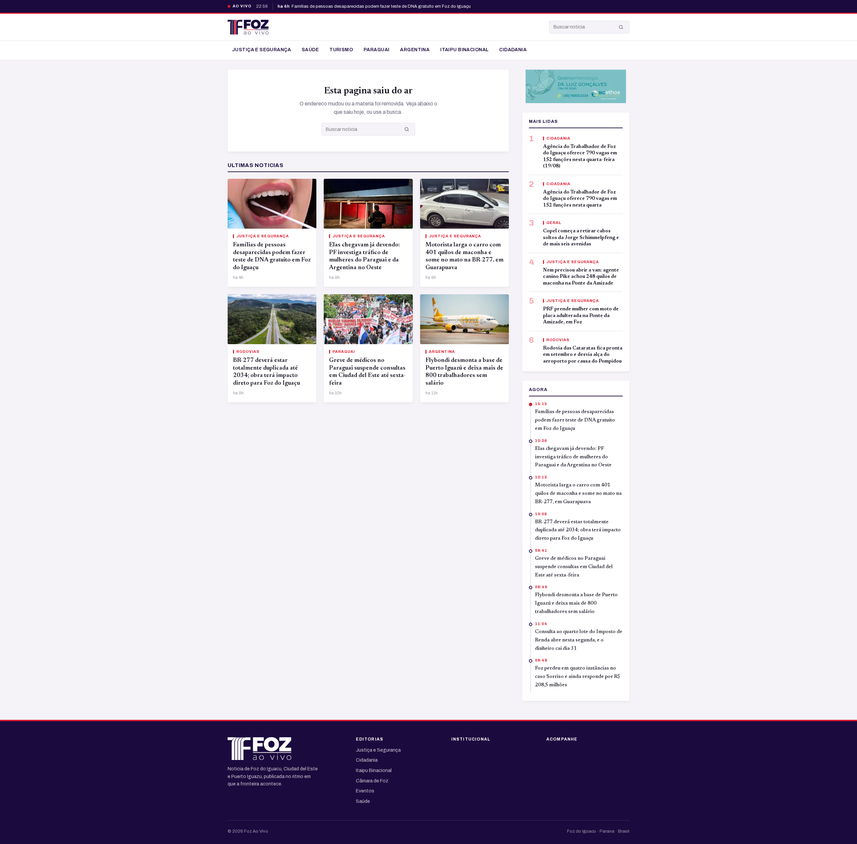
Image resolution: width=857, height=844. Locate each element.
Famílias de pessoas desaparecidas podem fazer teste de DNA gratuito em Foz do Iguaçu (374, 6)
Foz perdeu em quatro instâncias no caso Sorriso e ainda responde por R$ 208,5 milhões (577, 677)
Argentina (415, 49)
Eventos (365, 790)
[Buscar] (621, 27)
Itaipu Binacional (464, 49)
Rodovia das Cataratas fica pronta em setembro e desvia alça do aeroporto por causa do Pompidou (582, 355)
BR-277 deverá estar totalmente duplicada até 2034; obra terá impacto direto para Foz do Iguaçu (578, 530)
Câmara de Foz (372, 780)
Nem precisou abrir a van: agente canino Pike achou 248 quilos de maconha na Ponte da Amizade (581, 277)
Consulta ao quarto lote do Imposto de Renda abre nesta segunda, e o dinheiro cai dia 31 (578, 640)
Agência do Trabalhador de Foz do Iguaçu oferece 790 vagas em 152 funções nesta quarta (580, 199)
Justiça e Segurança (261, 49)
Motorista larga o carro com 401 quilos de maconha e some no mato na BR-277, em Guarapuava (578, 494)
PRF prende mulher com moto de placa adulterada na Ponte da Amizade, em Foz (581, 316)
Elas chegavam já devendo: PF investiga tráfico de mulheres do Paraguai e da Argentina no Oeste (573, 457)
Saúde (310, 49)
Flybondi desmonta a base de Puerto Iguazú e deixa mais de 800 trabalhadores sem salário (576, 603)
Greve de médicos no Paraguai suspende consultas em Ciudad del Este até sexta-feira (574, 567)
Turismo (341, 49)
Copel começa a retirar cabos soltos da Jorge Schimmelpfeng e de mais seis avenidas (581, 238)
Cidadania (513, 49)
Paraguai (376, 49)
